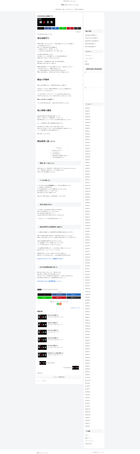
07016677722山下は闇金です (91, 38)
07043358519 (51, 289)
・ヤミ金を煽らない (56, 152)
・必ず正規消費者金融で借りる (58, 157)
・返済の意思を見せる (56, 153)
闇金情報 (39, 289)
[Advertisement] (93, 20)
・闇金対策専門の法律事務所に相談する (59, 155)
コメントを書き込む (59, 377)
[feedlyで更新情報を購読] (58, 304)
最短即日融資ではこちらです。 (49, 281)
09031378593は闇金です (90, 46)
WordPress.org (88, 443)
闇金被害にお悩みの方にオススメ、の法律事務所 (50, 258)
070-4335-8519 (45, 289)
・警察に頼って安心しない (57, 150)
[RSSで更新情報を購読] (60, 304)
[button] (77, 28)
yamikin (56, 289)
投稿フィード (88, 438)
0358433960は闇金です (90, 43)
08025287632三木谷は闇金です (92, 40)
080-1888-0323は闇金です (91, 35)
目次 (58, 147)
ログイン (87, 435)
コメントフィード (89, 440)
